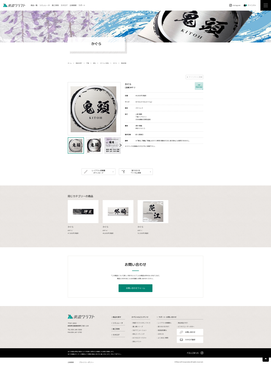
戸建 (87, 63)
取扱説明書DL (162, 330)
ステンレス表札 (104, 63)
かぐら (115, 63)
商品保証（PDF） (183, 323)
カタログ (64, 5)
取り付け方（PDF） (163, 327)
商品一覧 (34, 5)
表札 (94, 63)
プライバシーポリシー (86, 362)
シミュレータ (45, 5)
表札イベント (137, 341)
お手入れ (161, 334)
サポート (82, 5)
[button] (120, 145)
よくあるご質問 (163, 338)
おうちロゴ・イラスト (140, 338)
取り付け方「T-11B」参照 (136, 171)
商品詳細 (123, 63)
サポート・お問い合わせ (167, 317)
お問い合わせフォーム (135, 288)
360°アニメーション (139, 330)
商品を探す (79, 63)
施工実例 (55, 5)
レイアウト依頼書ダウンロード (98, 171)
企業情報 (73, 5)
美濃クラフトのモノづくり (141, 323)
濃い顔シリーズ (138, 327)
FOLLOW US (193, 352)
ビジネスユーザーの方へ (186, 327)
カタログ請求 (190, 339)
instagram (237, 5)
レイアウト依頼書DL (164, 323)
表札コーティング (138, 334)
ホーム (70, 63)
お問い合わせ (190, 332)
